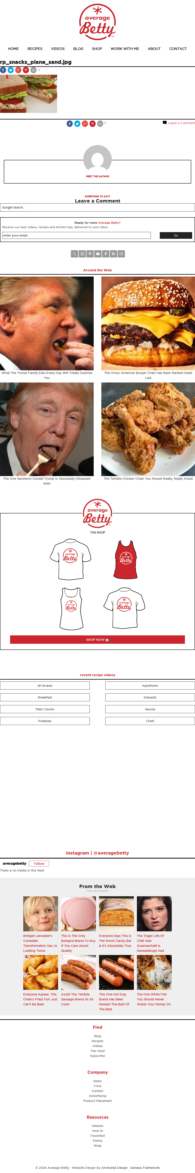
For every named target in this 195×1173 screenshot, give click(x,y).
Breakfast (45, 697)
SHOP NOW (96, 639)
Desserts (150, 697)
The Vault (97, 1051)
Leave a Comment (181, 123)
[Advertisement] (28, 786)
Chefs (150, 721)
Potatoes (44, 721)
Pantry (97, 1140)
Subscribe (97, 1056)
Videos (97, 1046)
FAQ (97, 1086)
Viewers (97, 1125)
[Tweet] (11, 71)
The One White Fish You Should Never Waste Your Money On (154, 999)
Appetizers (150, 685)
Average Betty (97, 22)
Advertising (97, 1096)
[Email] (33, 71)
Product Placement (97, 1100)
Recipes (97, 1041)
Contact (97, 1091)
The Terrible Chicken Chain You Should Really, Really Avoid (148, 478)
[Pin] (26, 71)
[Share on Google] (18, 71)
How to (97, 1130)
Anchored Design (114, 1167)
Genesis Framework (145, 1167)
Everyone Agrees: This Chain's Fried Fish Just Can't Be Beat (40, 999)
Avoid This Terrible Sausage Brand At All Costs (77, 999)
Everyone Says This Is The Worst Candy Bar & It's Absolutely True (115, 940)
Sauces (150, 709)
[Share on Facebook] (3, 71)
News (97, 1081)
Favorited (97, 1135)
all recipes (45, 685)
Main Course (45, 709)
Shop (97, 1145)
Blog (97, 1036)
